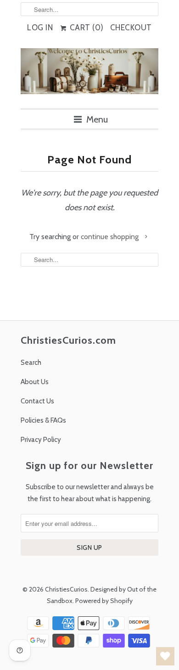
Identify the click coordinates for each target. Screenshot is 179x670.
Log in (40, 27)
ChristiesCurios (66, 589)
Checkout (131, 27)
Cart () (85, 27)
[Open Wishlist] (165, 656)
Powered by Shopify (104, 601)
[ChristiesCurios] (89, 74)
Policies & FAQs (43, 420)
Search (31, 362)
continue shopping (110, 236)
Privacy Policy (41, 440)
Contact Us (37, 401)
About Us (35, 382)
